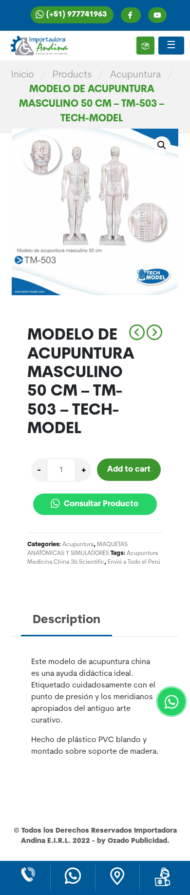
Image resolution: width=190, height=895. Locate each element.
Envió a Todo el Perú (134, 562)
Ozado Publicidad (137, 841)
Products (72, 75)
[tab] (66, 621)
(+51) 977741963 (76, 15)
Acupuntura (135, 75)
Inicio (22, 75)
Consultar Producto (100, 504)
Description (66, 620)
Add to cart (129, 470)
